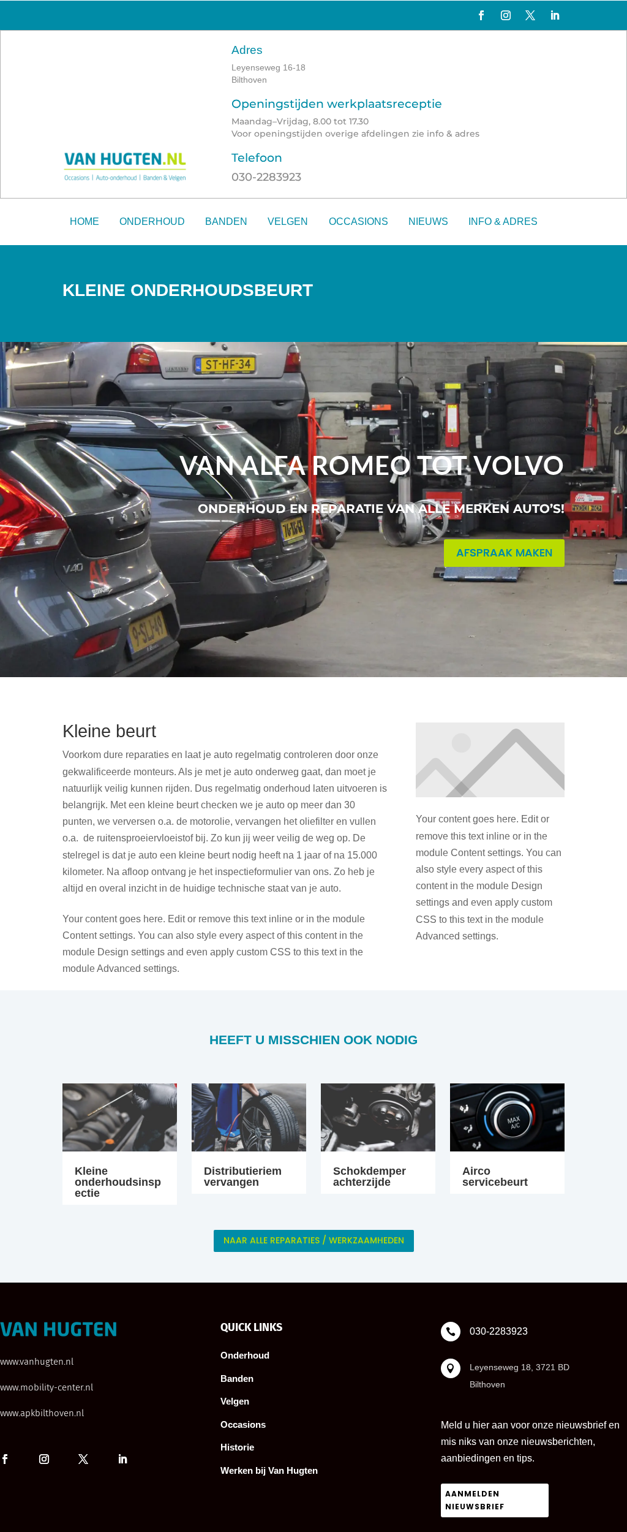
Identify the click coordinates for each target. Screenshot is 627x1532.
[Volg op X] (530, 15)
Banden (226, 221)
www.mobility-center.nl (46, 1387)
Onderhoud (152, 221)
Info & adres (503, 221)
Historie (237, 1447)
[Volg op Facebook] (481, 15)
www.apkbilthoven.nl (42, 1413)
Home (84, 221)
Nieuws (428, 221)
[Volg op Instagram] (506, 15)
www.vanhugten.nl (36, 1361)
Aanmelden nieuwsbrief (475, 1499)
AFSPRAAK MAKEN (504, 552)
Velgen (288, 221)
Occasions (358, 221)
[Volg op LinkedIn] (555, 15)
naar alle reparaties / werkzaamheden (313, 1240)
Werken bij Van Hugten (269, 1470)
